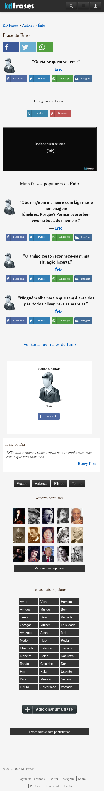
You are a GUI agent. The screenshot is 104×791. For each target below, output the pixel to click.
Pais (23, 679)
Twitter (53, 778)
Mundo (45, 609)
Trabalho (67, 648)
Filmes (59, 483)
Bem (64, 609)
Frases (22, 483)
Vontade (66, 687)
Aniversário (48, 687)
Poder (65, 640)
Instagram (68, 778)
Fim (22, 671)
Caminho (46, 664)
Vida (43, 601)
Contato (69, 786)
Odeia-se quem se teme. (56, 61)
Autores (41, 483)
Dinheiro (25, 656)
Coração (25, 625)
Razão (24, 664)
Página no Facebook (32, 778)
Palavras (46, 648)
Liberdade (26, 648)
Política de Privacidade (45, 786)
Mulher (45, 625)
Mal (63, 632)
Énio (59, 69)
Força (44, 656)
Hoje (43, 640)
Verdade (66, 617)
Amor (23, 601)
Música (45, 679)
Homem (66, 601)
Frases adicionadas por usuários (49, 732)
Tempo (24, 617)
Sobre (82, 778)
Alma (44, 632)
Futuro (24, 687)
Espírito (66, 671)
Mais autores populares (49, 568)
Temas (77, 483)
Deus (44, 617)
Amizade (26, 632)
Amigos (25, 609)
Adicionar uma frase (54, 709)
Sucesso (67, 679)
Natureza (67, 656)
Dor (63, 664)
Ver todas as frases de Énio (49, 344)
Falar (43, 671)
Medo (24, 640)
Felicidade (68, 625)
